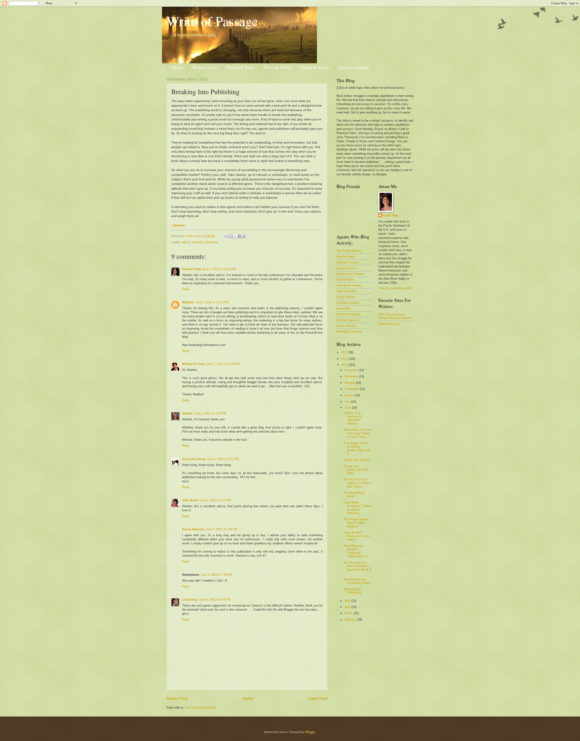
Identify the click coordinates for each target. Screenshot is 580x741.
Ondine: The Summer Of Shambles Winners (353, 418)
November (352, 376)
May (348, 600)
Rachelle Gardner (347, 302)
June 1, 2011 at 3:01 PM (223, 459)
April (348, 607)
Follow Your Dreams (357, 460)
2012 (344, 358)
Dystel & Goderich (348, 314)
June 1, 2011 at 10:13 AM (219, 269)
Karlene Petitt (191, 269)
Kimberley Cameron (349, 331)
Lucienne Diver (346, 268)
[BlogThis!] (231, 236)
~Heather (178, 225)
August (350, 395)
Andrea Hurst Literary (350, 274)
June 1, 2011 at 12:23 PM (223, 364)
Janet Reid (343, 308)
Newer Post (177, 698)
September (352, 389)
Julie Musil (190, 500)
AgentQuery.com (389, 323)
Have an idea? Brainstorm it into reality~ (357, 536)
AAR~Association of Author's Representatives (394, 316)
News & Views (277, 67)
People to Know (314, 67)
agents (186, 242)
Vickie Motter (345, 279)
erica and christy (193, 459)
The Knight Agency (348, 250)
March (349, 613)
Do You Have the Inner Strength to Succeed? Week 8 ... (357, 568)
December (352, 370)
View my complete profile (394, 288)
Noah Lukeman (346, 291)
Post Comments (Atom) (200, 707)
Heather (187, 413)
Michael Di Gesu (193, 364)
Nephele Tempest (347, 262)
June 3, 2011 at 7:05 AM (221, 529)
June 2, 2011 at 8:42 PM (215, 500)
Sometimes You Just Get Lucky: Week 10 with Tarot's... (357, 433)
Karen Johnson (346, 326)
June (348, 407)
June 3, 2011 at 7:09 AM (216, 574)
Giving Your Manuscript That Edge (356, 470)
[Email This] (227, 236)
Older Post (317, 698)
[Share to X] (235, 236)
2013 (344, 352)
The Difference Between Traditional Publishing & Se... (357, 551)
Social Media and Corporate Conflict (357, 581)
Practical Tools (240, 67)
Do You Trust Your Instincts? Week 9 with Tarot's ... (357, 483)
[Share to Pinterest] (244, 236)
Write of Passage (212, 21)
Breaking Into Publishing (352, 590)
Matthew (188, 302)
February (351, 619)
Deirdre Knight (345, 256)
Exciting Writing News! (354, 494)
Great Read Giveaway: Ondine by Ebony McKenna (357, 508)
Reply (186, 289)
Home (177, 67)
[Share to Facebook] (239, 236)
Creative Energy (353, 67)
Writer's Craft (205, 67)
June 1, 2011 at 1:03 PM (210, 413)
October (350, 382)
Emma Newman (193, 529)
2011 (344, 365)
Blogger (310, 732)
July (348, 401)
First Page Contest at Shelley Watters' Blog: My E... (357, 448)
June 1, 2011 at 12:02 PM (212, 302)
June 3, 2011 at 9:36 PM (215, 599)
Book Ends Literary (349, 285)
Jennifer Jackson (347, 320)
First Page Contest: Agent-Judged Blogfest (356, 523)
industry (197, 242)
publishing (211, 242)
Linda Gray (190, 599)
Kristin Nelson (345, 297)
